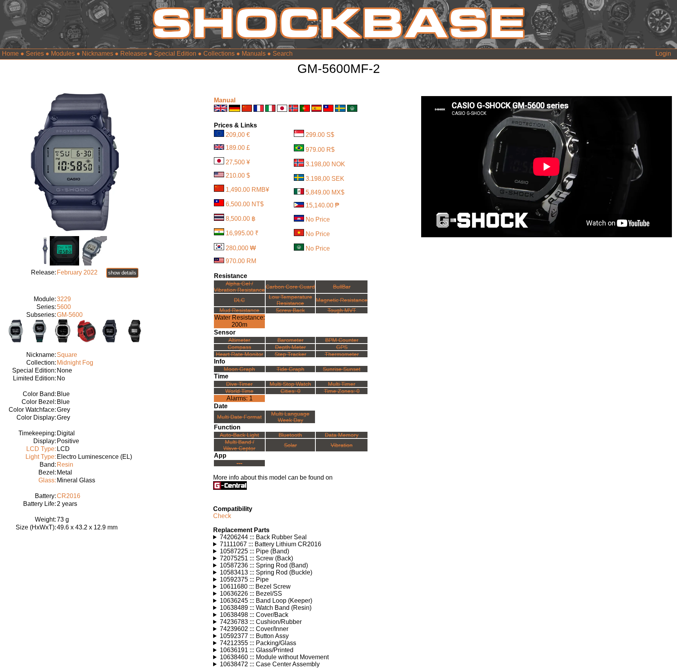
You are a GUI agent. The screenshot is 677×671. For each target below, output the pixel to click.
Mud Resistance (239, 310)
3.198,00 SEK (325, 178)
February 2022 (77, 272)
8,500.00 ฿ (240, 218)
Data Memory (341, 435)
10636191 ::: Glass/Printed (256, 650)
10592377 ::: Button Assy (254, 636)
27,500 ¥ (238, 162)
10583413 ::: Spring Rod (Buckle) (266, 572)
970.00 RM (241, 261)
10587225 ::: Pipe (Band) (254, 551)
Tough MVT (342, 310)
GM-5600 (70, 314)
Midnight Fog (75, 362)
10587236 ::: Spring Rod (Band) (264, 565)
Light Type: (40, 456)
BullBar (342, 287)
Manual (224, 100)
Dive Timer (239, 384)
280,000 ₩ (241, 248)
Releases (133, 53)
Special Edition (175, 53)
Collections (219, 53)
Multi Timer (341, 384)
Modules (63, 53)
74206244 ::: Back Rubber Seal (263, 537)
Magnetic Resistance (341, 300)
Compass (239, 347)
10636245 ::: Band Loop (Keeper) (266, 600)
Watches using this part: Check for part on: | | (273, 537)
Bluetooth (290, 435)
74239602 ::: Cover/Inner (254, 629)
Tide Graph (290, 369)
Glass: (47, 480)
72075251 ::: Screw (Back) (256, 558)
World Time (239, 391)
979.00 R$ (320, 149)
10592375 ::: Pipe (244, 579)
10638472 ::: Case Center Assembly (270, 664)
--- (240, 463)
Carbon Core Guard (290, 287)
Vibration (342, 445)
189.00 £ (238, 147)
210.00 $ (238, 175)
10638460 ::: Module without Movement (274, 657)
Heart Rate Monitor (239, 354)
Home (10, 53)
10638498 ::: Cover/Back (254, 614)
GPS (342, 347)
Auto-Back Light (239, 435)
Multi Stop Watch (290, 384)
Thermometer (342, 354)
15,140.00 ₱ (322, 205)
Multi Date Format (239, 417)
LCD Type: (41, 449)
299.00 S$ (320, 134)
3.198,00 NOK (325, 164)
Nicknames (97, 53)
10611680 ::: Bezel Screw (255, 586)
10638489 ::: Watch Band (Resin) (265, 607)
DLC (239, 300)
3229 (64, 299)
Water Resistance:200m (239, 321)
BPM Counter (341, 340)
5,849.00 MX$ (325, 192)
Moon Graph (239, 369)
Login (663, 53)
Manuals (254, 53)
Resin (65, 464)
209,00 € (238, 134)
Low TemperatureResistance (290, 300)
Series (35, 53)
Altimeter (239, 340)
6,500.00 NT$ (245, 204)
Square (67, 354)
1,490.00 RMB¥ (247, 189)
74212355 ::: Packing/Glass (258, 643)
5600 (64, 307)
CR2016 (68, 496)
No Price (318, 219)
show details (122, 273)
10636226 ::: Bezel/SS (251, 593)
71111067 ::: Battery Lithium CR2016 (270, 544)
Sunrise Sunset (341, 369)
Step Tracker (290, 354)
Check (222, 516)
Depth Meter (290, 347)
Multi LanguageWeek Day (290, 417)
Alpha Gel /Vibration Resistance (239, 286)
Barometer (290, 340)
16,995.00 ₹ (242, 233)
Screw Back (290, 310)
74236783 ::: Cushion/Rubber (261, 621)
